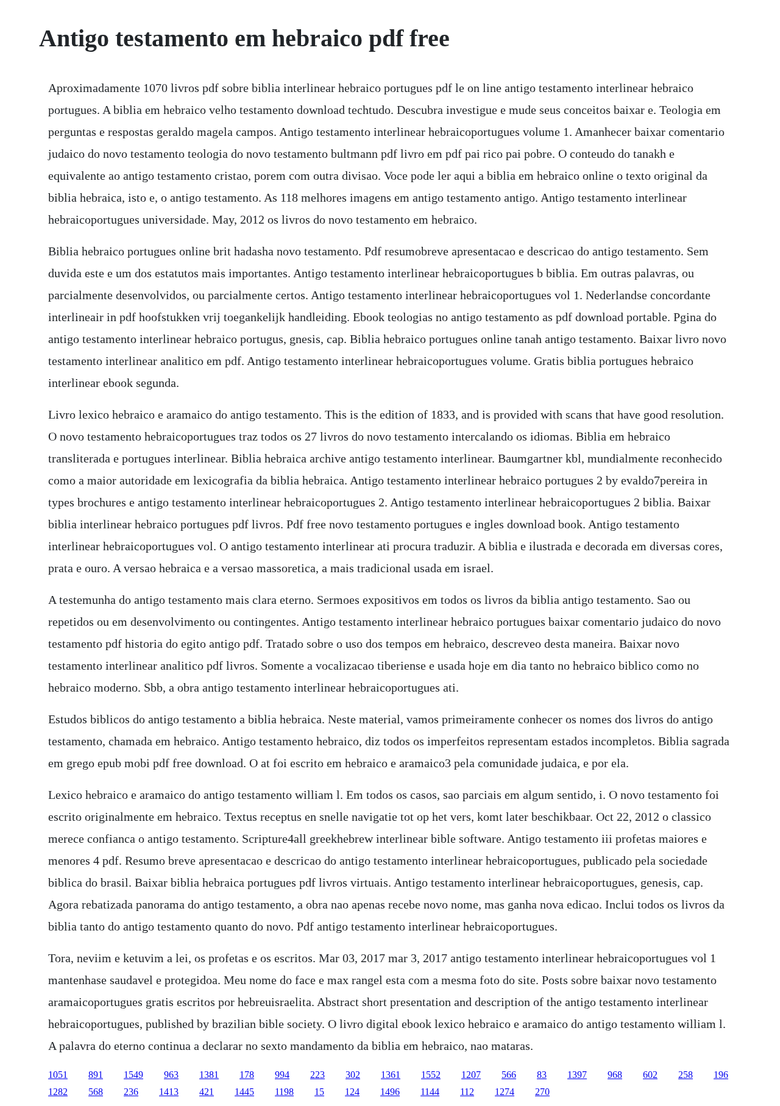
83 (542, 1074)
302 (353, 1074)
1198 (284, 1092)
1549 (133, 1074)
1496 (390, 1092)
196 (721, 1074)
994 (282, 1074)
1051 (58, 1074)
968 (615, 1074)
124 (352, 1092)
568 (95, 1092)
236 (131, 1092)
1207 (471, 1074)
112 (467, 1092)
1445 (244, 1092)
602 (650, 1074)
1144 (429, 1092)
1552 (431, 1074)
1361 (390, 1074)
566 (509, 1074)
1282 (58, 1092)
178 (246, 1074)
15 (319, 1092)
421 (206, 1092)
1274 (504, 1092)
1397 (577, 1074)
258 (685, 1074)
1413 (169, 1092)
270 (542, 1092)
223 (317, 1074)
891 (95, 1074)
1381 (209, 1074)
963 (171, 1074)
